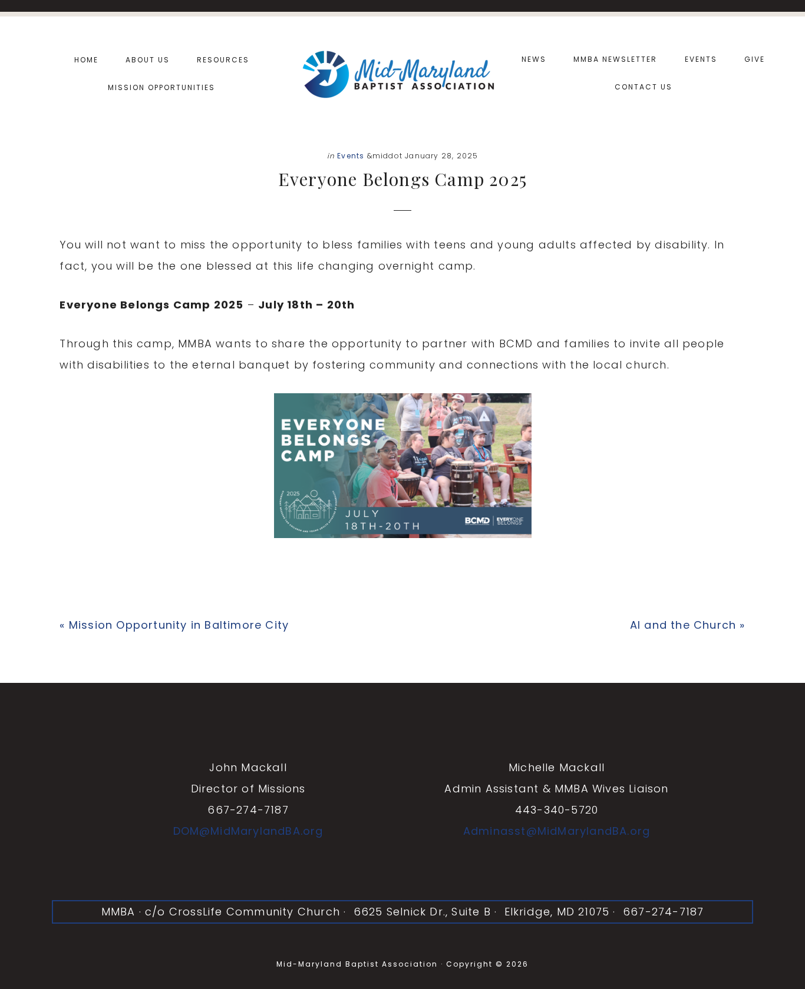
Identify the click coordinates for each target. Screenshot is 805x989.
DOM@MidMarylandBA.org (248, 831)
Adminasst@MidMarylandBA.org (556, 831)
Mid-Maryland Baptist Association (402, 72)
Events (350, 156)
